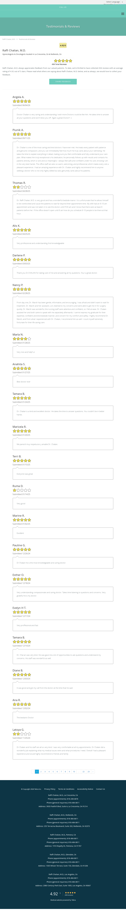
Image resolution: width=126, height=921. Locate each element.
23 (89, 771)
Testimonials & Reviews (27, 39)
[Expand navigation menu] (123, 14)
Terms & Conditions (66, 789)
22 (84, 771)
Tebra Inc (37, 789)
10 (74, 771)
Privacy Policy (49, 789)
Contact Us (100, 789)
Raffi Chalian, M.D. (8, 39)
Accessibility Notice (85, 789)
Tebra (74, 900)
